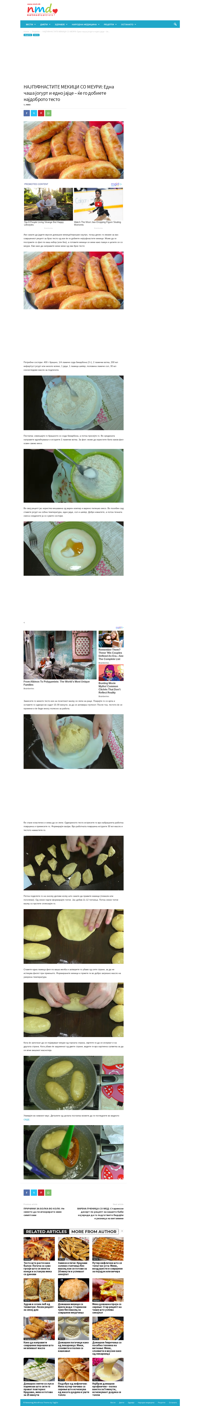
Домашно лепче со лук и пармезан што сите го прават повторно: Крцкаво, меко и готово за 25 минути (39, 1389)
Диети (44, 24)
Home (26, 31)
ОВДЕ (27, 1119)
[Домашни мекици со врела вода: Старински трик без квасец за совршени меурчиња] (73, 1290)
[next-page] (122, 1231)
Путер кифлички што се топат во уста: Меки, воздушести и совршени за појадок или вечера (107, 1267)
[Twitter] (34, 113)
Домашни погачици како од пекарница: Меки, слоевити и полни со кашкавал (73, 1347)
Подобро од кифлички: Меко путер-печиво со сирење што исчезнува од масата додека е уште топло (73, 1389)
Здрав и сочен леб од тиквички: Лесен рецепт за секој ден (39, 1306)
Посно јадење (64, 1300)
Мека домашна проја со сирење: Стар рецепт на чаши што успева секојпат (107, 1308)
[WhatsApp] (48, 113)
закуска (96, 1300)
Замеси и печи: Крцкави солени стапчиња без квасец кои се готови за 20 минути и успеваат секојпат (72, 1268)
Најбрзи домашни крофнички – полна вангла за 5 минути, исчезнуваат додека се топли (106, 1389)
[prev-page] (118, 1231)
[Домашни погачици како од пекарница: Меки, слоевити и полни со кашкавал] (73, 1328)
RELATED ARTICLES (46, 1231)
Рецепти (109, 24)
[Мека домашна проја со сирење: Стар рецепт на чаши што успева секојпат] (108, 1290)
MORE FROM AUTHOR (93, 1231)
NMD (28, 104)
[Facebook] (27, 113)
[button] (175, 24)
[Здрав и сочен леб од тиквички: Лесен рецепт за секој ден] (39, 1290)
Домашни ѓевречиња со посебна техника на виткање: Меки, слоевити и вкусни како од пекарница (107, 1348)
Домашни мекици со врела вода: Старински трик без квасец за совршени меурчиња (72, 1308)
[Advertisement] (74, 60)
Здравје (60, 24)
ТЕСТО (36, 35)
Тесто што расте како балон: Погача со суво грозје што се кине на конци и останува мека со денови (38, 1268)
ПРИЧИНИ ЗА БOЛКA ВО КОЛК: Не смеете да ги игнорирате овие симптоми (44, 1212)
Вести (29, 24)
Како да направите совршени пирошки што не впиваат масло (39, 1345)
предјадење (29, 1339)
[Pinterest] (41, 113)
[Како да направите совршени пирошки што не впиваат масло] (39, 1328)
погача (27, 1259)
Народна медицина (84, 24)
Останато (127, 24)
